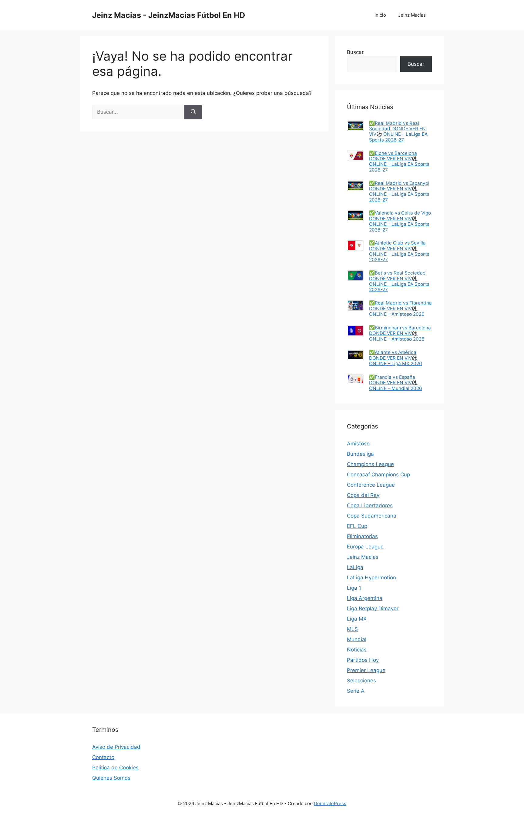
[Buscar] (193, 112)
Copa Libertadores (370, 505)
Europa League (365, 547)
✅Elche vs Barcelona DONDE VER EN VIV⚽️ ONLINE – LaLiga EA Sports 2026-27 (399, 161)
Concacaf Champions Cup (378, 474)
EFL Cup (357, 526)
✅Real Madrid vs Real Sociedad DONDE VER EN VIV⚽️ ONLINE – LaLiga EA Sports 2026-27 (398, 131)
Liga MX (357, 619)
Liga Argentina (364, 598)
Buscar (355, 52)
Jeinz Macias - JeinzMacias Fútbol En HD (168, 15)
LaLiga (355, 567)
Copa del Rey (363, 495)
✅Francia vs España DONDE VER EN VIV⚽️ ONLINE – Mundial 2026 (395, 382)
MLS (352, 629)
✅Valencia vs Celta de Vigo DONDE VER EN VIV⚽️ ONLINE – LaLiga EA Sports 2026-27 (400, 221)
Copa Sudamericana (371, 516)
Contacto (103, 757)
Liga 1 (354, 588)
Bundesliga (360, 454)
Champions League (370, 464)
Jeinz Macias (412, 15)
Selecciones (361, 681)
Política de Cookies (115, 768)
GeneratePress (330, 803)
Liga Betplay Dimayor (372, 608)
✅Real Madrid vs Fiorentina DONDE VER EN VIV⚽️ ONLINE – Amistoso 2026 (400, 308)
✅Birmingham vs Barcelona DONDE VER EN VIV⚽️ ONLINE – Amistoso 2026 (400, 333)
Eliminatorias (362, 536)
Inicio (380, 15)
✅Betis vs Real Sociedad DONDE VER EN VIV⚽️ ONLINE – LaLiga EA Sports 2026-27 (399, 281)
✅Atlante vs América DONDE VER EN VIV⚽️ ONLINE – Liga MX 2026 (395, 357)
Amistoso (358, 444)
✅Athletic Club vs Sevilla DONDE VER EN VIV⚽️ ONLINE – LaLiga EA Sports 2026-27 (399, 251)
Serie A (355, 691)
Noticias (357, 650)
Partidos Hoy (363, 660)
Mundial (356, 639)
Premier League (366, 670)
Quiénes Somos (111, 778)
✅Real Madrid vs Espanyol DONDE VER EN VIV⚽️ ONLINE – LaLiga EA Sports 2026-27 (399, 191)
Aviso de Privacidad (116, 747)
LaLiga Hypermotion (371, 578)
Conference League (371, 485)
